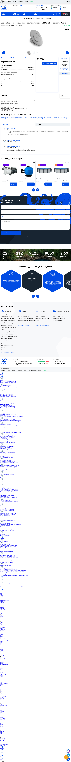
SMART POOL (2, 715)
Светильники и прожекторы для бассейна (9, 425)
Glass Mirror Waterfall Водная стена (7, 555)
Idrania (1, 667)
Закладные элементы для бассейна (60, 118)
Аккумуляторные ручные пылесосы (7, 442)
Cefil (1, 624)
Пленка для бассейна (4, 453)
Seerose (2, 711)
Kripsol (1, 676)
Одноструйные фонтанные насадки (7, 561)
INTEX (1, 668)
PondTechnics (3, 696)
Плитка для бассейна (4, 456)
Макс (54, 9)
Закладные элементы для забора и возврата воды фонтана (13, 570)
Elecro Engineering (4, 640)
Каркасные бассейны (4, 578)
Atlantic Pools (3, 612)
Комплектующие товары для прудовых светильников (11, 526)
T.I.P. (1, 723)
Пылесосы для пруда (4, 506)
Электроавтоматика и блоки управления (8, 473)
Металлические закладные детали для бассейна (37, 18)
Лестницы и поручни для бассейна (7, 411)
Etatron (1, 646)
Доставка (3, 370)
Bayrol (1, 616)
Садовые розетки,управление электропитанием (10, 524)
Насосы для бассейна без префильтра (8, 382)
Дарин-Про (2, 740)
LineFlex (1, 678)
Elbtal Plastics (3, 638)
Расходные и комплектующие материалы (9, 409)
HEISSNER (2, 662)
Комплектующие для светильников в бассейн (9, 427)
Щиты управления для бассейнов (7, 474)
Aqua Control (2, 597)
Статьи (25, 370)
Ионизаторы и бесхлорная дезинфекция (8, 407)
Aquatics (2, 607)
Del (0, 635)
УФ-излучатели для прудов (6, 488)
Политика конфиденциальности (35, 370)
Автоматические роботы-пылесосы (7, 436)
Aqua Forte (2, 599)
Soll (1, 716)
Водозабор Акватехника (44, 118)
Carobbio (2, 622)
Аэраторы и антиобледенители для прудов (9, 501)
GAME (1, 657)
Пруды (1, 483)
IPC (0, 669)
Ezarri (1, 647)
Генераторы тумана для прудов (6, 529)
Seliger (1, 713)
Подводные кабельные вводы (6, 572)
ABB (1, 593)
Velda (1, 727)
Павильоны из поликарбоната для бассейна (9, 462)
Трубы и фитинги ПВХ (4, 477)
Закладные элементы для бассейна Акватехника (25, 118)
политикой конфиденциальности (53, 236)
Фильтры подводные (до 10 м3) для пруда (9, 490)
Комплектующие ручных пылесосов (7, 437)
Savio (1, 710)
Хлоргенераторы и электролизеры (7, 406)
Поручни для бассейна (4, 415)
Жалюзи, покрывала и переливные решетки (9, 465)
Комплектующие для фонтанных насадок (9, 557)
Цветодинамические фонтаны (6, 551)
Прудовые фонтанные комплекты (7, 530)
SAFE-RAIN (2, 709)
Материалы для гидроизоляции (6, 457)
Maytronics (2, 684)
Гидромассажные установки (6, 448)
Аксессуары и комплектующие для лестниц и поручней (11, 416)
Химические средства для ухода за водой (9, 430)
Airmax (1, 595)
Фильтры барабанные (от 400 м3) (7, 494)
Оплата (8, 370)
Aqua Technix (2, 601)
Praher (1, 701)
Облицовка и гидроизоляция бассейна (8, 452)
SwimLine (2, 720)
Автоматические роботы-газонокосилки (8, 441)
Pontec (1, 697)
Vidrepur (2, 729)
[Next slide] (67, 52)
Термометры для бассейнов (6, 438)
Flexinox (1, 654)
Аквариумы (2, 534)
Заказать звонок (65, 9)
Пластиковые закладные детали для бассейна (10, 421)
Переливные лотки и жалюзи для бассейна (9, 466)
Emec (1, 642)
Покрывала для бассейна (5, 583)
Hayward (2, 661)
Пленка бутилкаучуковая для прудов (7, 514)
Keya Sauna (2, 672)
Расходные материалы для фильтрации (8, 497)
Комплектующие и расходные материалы (9, 389)
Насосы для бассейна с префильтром (8, 381)
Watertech (2, 735)
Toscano (1, 724)
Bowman (2, 620)
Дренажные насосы (4, 496)
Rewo (1, 704)
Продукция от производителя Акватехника (34, 117)
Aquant (1, 606)
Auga (1, 613)
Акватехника (2, 739)
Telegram (64, 7)
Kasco (1, 671)
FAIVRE (1, 650)
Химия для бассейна (4, 431)
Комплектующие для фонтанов (6, 568)
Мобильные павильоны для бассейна (8, 461)
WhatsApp (55, 7)
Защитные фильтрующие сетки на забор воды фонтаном (12, 571)
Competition (2, 629)
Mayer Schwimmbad (4, 683)
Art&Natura (2, 609)
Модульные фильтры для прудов (7, 495)
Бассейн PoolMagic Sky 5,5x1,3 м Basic (43, 181)
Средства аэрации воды (5, 500)
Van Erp (1, 726)
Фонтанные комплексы (5, 544)
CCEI (1, 623)
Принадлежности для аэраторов (7, 502)
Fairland (1, 649)
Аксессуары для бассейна (5, 439)
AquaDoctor (2, 605)
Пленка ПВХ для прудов (5, 515)
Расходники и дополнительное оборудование (9, 397)
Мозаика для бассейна (5, 455)
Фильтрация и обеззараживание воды (8, 485)
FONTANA (2, 655)
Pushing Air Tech (3, 702)
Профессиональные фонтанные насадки (8, 554)
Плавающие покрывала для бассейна (8, 467)
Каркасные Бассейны (4, 581)
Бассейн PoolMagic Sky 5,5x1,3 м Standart (61, 181)
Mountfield (2, 688)
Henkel (1, 663)
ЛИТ (1, 743)
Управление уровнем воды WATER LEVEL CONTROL (10, 574)
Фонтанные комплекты (5, 548)
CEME (1, 626)
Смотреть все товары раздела (7, 352)
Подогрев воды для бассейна (6, 392)
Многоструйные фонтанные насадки (8, 558)
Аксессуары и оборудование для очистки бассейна (11, 435)
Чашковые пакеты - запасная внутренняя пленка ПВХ (11, 586)
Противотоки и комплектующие (7, 446)
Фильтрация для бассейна (5, 385)
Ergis (1, 643)
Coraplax (2, 630)
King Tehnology (3, 674)
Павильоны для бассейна (5, 460)
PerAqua (1, 695)
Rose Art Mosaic (3, 705)
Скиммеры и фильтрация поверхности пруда (9, 489)
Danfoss (1, 633)
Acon (1, 594)
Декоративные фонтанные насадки (7, 556)
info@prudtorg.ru (39, 5)
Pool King (2, 698)
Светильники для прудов (5, 525)
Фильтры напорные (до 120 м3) (6, 491)
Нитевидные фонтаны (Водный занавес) (8, 560)
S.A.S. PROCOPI (3, 708)
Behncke (2, 617)
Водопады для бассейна (5, 447)
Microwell (2, 686)
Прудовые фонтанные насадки (6, 562)
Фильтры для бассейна (5, 386)
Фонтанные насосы (4, 541)
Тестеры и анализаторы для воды (7, 509)
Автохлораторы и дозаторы (6, 405)
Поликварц (2, 745)
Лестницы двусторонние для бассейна (8, 414)
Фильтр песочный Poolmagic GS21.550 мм (25, 181)
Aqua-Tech (2, 602)
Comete (1, 628)
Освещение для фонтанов (5, 565)
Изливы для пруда (4, 516)
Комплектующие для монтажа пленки (8, 520)
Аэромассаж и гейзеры (5, 449)
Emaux (1, 641)
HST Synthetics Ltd (4, 664)
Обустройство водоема (5, 528)
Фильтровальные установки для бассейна (9, 388)
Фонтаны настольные (4, 550)
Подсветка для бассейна (5, 424)
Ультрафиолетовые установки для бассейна (9, 402)
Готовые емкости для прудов (6, 518)
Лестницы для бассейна (5, 413)
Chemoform (2, 627)
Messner (2, 685)
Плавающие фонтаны (4, 547)
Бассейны (2, 377)
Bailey (1, 615)
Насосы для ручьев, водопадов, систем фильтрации (11, 487)
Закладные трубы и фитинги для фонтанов (9, 569)
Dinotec (1, 636)
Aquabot (2, 603)
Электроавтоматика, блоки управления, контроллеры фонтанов (14, 575)
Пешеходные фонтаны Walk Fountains (8, 546)
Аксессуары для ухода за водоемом (7, 510)
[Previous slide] (4, 52)
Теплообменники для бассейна (6, 394)
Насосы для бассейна (4, 380)
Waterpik (2, 733)
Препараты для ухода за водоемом (7, 508)
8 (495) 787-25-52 (41, 7)
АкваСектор (2, 738)
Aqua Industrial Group (4, 600)
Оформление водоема (5, 523)
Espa (1, 644)
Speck (1, 717)
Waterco (2, 731)
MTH (1, 689)
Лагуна (1, 742)
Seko (1, 712)
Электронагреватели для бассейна (7, 393)
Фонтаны (2, 538)
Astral (1, 610)
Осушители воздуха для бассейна (7, 480)
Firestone (2, 651)
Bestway (2, 619)
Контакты (20, 370)
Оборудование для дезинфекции (7, 400)
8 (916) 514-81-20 (41, 9)
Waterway (2, 736)
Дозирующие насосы (4, 404)
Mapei (1, 682)
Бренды (13, 370)
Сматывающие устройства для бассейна (8, 469)
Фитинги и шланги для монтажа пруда (8, 519)
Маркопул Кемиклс (4, 744)
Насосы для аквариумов (5, 535)
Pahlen (1, 693)
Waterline (2, 732)
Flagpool (2, 653)
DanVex (1, 634)
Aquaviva (2, 608)
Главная (1, 374)
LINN (1, 679)
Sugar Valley (2, 718)
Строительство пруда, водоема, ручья (8, 513)
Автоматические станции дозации (7, 403)
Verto (45, 370)
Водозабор (48, 117)
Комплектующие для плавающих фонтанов (9, 545)
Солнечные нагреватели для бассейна (8, 396)
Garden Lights (3, 658)
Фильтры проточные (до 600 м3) (7, 492)
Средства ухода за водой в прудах (7, 505)
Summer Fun (2, 719)
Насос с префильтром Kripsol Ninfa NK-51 (8, 181)
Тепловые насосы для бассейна (6, 395)
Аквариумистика (3, 533)
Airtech (1, 596)
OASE (1, 691)
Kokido (1, 675)
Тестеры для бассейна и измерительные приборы (10, 432)
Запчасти (2, 470)
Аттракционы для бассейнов (6, 445)
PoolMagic (2, 699)
